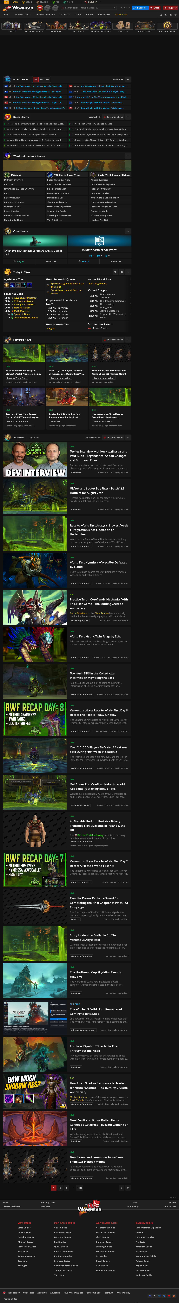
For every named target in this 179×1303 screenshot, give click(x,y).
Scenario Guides (62, 1261)
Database (65, 15)
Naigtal (51, 328)
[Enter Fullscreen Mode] (161, 15)
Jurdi (126, 620)
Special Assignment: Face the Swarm (66, 292)
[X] (154, 1296)
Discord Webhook (45, 15)
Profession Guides (27, 1246)
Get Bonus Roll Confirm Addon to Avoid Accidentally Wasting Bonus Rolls (97, 786)
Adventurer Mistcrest (25, 297)
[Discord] (150, 1296)
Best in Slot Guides (105, 1232)
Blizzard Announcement (83, 1030)
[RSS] (174, 1296)
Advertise (55, 1292)
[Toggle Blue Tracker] (128, 79)
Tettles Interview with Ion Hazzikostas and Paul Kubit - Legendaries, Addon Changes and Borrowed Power (98, 455)
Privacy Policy (123, 1292)
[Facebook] (164, 1296)
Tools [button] (78, 15)
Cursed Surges (97, 290)
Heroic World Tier (58, 324)
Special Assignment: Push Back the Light (67, 285)
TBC (57, 2)
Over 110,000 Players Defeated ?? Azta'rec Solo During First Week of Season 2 (67, 374)
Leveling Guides (26, 1237)
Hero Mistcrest (22, 307)
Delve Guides (24, 1232)
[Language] (175, 15)
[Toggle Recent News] (128, 117)
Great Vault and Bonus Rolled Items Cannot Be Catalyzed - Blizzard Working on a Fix (99, 1124)
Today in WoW (21, 272)
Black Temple (102, 613)
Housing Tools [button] (23, 15)
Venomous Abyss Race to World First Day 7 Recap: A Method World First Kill (99, 863)
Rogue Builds (142, 1265)
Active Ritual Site (99, 279)
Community (104, 15)
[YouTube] (169, 1296)
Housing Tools (48, 1202)
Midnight (22, 1265)
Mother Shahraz (78, 1097)
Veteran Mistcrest (24, 301)
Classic (44, 2)
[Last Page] (128, 1188)
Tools (136, 1202)
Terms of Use (10, 1299)
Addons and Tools (80, 805)
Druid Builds (141, 1251)
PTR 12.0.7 (55, 7)
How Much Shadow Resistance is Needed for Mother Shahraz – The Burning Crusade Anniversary (99, 1087)
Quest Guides (61, 1246)
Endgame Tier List (145, 1237)
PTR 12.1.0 (47, 7)
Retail (29, 2)
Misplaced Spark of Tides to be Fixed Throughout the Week (94, 1048)
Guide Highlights (79, 620)
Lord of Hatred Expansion (148, 1227)
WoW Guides (24, 1223)
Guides (89, 15)
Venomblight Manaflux (26, 317)
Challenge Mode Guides (66, 1265)
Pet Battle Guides (63, 1256)
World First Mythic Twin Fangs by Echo (96, 636)
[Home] (18, 7)
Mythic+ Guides (25, 1242)
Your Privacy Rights (73, 1292)
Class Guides (24, 1227)
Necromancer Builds (146, 1256)
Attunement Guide (105, 1227)
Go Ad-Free (121, 15)
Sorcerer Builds (143, 1270)
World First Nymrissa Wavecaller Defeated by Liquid (98, 564)
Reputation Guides (63, 1251)
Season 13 (141, 1232)
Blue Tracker (20, 79)
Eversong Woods (98, 283)
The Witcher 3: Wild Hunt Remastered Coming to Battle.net (96, 1011)
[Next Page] (121, 1188)
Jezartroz (124, 731)
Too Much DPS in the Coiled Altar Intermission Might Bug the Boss (93, 675)
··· (77, 2)
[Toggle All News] (128, 437)
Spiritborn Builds (144, 1275)
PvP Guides (101, 1256)
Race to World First (16, 378)
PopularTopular (101, 846)
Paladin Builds (142, 1261)
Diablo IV (92, 2)
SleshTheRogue (121, 1104)
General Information (60, 378)
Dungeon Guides (62, 1237)
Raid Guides (24, 1251)
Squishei (32, 382)
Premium (108, 1292)
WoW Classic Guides (106, 1223)
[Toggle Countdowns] (128, 231)
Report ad (173, 1197)
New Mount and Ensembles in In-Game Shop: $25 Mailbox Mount (109, 372)
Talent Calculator (27, 1256)
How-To (75, 919)
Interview (76, 472)
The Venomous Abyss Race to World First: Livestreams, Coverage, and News (107, 417)
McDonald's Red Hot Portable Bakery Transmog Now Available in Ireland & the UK (97, 825)
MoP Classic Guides (64, 1223)
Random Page (93, 1292)
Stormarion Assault (101, 324)
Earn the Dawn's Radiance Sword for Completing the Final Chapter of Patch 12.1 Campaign (99, 902)
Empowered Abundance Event (61, 302)
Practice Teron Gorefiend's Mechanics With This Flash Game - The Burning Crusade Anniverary (99, 603)
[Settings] (121, 272)
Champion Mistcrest (25, 304)
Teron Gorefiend (78, 613)
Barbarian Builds (144, 1246)
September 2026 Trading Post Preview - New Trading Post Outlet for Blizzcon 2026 (64, 417)
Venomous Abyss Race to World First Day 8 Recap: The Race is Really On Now (99, 712)
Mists (70, 2)
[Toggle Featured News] (128, 340)
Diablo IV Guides (144, 1223)
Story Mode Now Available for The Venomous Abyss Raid (93, 937)
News (7, 15)
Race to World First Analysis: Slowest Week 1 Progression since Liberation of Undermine (23, 374)
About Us (42, 1292)
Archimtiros (29, 425)
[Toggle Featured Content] (128, 156)
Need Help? (14, 1292)
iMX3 (112, 382)
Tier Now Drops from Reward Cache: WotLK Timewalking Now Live (23, 417)
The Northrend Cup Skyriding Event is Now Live (96, 974)
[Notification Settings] (166, 15)
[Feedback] (171, 15)
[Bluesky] (159, 1296)
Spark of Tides (22, 314)
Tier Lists (22, 1261)
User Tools (28, 1292)
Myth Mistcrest (22, 311)
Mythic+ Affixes (14, 279)
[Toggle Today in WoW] (128, 272)
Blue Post (55, 421)
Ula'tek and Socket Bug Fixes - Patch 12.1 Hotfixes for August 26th (97, 490)
